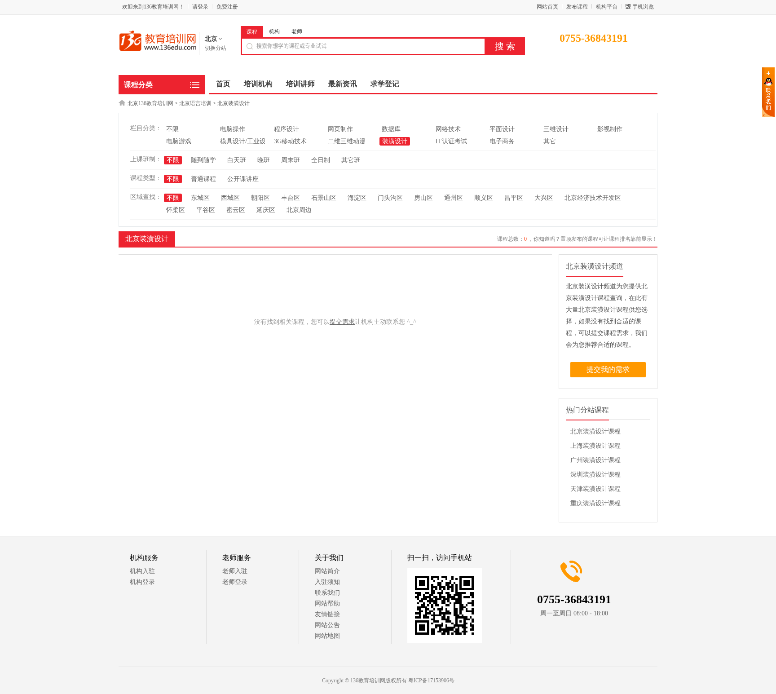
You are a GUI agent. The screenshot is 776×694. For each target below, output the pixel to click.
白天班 (236, 160)
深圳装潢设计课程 (595, 474)
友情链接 (327, 614)
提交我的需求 (608, 369)
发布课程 (577, 7)
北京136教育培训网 (150, 103)
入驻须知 (327, 582)
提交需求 (342, 321)
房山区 (423, 197)
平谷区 (205, 210)
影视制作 (609, 129)
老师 (296, 31)
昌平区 (513, 197)
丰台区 (290, 197)
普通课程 (203, 179)
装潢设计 (394, 141)
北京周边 (299, 210)
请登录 (200, 7)
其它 (549, 141)
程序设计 (286, 129)
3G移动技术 (290, 141)
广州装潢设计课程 (595, 460)
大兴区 (543, 197)
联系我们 (327, 592)
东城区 (200, 197)
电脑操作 (232, 129)
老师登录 (234, 582)
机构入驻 (142, 571)
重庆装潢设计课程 (595, 503)
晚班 (263, 160)
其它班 (350, 160)
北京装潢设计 (233, 103)
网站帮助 (327, 603)
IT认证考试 (451, 141)
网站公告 (327, 625)
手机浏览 (643, 7)
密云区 (235, 210)
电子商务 (502, 141)
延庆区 (265, 210)
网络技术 (448, 129)
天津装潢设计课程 (595, 489)
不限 (172, 129)
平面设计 (502, 129)
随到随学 (203, 160)
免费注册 (227, 7)
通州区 (453, 197)
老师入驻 (234, 571)
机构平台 (606, 7)
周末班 (290, 160)
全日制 (320, 160)
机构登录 (142, 582)
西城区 (230, 197)
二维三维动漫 (347, 141)
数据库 (391, 129)
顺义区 (483, 197)
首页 (223, 84)
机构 (274, 31)
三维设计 (556, 129)
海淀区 (357, 197)
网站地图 (327, 635)
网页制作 (340, 129)
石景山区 (323, 197)
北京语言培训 (195, 103)
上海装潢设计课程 (595, 445)
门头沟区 (390, 197)
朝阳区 (260, 197)
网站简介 (327, 571)
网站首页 (547, 7)
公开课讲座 (243, 179)
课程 (252, 32)
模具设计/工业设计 (246, 141)
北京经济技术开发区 (592, 197)
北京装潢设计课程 (595, 431)
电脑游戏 (178, 141)
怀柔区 (175, 210)
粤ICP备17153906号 (431, 680)
